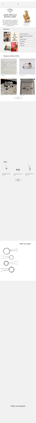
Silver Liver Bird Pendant (29, 173)
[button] (5, 414)
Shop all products (18, 180)
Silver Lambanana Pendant (6, 173)
